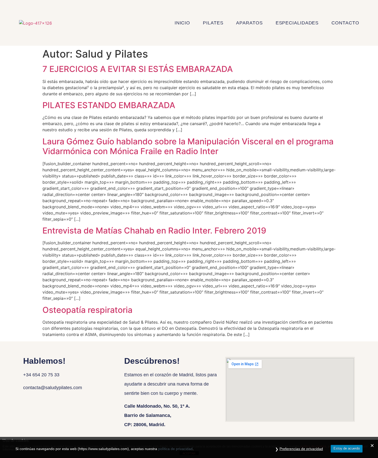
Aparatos (249, 22)
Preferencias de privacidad (301, 449)
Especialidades (297, 22)
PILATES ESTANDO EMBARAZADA (108, 105)
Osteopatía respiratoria (87, 310)
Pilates (213, 22)
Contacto (345, 22)
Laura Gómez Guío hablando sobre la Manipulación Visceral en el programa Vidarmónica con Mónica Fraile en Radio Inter (188, 146)
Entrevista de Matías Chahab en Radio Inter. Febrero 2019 (154, 231)
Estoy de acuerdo (347, 448)
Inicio (182, 22)
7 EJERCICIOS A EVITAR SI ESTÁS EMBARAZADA (137, 69)
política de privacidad (175, 449)
